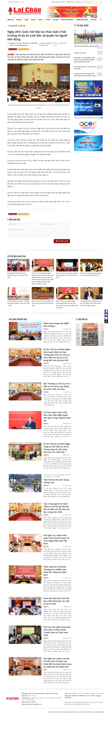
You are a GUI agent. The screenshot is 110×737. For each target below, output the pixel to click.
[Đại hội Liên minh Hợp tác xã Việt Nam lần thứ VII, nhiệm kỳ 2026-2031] (67, 265)
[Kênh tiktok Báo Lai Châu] (106, 321)
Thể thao (55, 20)
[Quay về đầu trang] (106, 732)
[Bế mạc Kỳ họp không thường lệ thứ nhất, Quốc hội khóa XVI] (91, 265)
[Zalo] (106, 318)
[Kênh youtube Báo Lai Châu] (106, 314)
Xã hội (26, 20)
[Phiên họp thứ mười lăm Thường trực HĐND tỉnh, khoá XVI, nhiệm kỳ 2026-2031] (25, 574)
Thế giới (48, 20)
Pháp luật (94, 20)
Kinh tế (41, 20)
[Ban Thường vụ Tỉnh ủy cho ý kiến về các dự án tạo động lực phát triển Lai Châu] (25, 391)
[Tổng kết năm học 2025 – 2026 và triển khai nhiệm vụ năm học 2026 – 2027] (18, 293)
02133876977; (32, 702)
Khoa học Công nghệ (67, 20)
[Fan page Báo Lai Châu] (106, 311)
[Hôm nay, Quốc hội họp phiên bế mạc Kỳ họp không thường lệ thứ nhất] (43, 293)
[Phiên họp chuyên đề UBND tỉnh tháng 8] (25, 331)
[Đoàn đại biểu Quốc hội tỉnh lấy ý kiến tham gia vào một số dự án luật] (25, 606)
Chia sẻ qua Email (24, 49)
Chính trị (19, 20)
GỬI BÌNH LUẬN (63, 241)
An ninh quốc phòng (82, 20)
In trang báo (13, 49)
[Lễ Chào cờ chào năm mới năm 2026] (88, 36)
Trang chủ (10, 20)
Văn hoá (33, 20)
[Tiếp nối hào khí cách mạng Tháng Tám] (25, 483)
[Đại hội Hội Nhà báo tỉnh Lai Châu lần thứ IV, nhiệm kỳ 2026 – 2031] (18, 265)
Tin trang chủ (12, 26)
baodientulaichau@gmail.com (34, 704)
